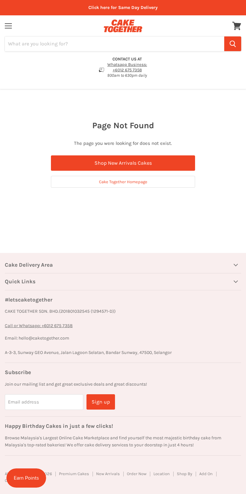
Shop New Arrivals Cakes (123, 163)
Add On (206, 473)
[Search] (232, 43)
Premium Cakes (74, 473)
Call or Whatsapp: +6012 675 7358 (39, 325)
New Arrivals (108, 473)
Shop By (184, 473)
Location (161, 473)
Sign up (101, 402)
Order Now (136, 473)
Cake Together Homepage (123, 181)
